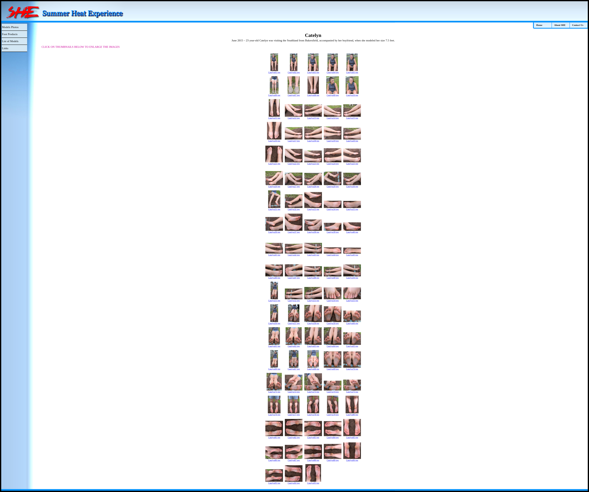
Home (539, 25)
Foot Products (9, 34)
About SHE (560, 25)
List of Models (10, 41)
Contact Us (577, 25)
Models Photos (10, 27)
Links (5, 48)
